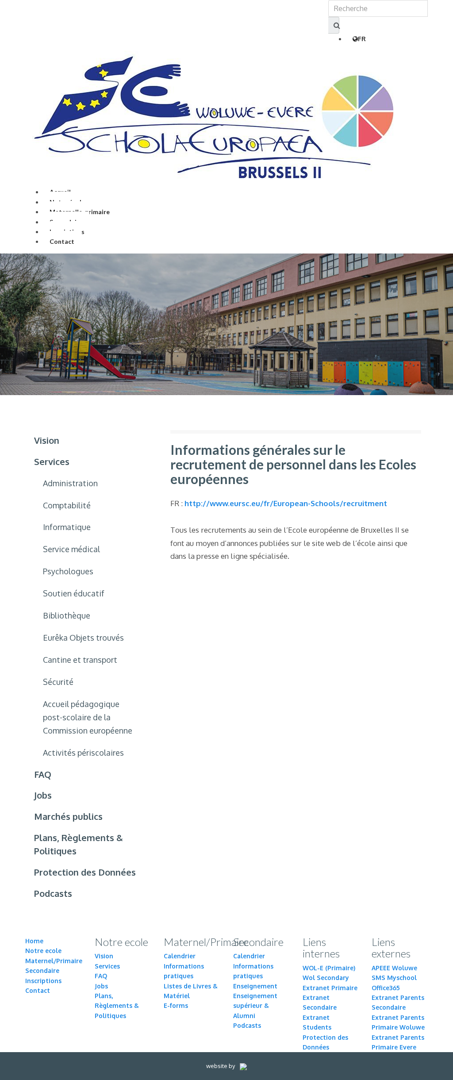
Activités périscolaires (83, 752)
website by (221, 1065)
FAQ (42, 774)
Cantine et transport (80, 660)
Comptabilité (67, 505)
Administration (70, 483)
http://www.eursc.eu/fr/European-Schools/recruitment (285, 503)
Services (51, 461)
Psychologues (68, 571)
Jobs (43, 795)
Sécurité (58, 682)
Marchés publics (68, 816)
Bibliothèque (66, 615)
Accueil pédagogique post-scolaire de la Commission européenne (87, 717)
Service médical (71, 549)
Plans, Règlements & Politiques (78, 844)
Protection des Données (85, 872)
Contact (62, 241)
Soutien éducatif (73, 593)
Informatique (67, 527)
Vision (46, 440)
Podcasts (53, 893)
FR (362, 38)
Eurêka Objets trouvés (83, 637)
